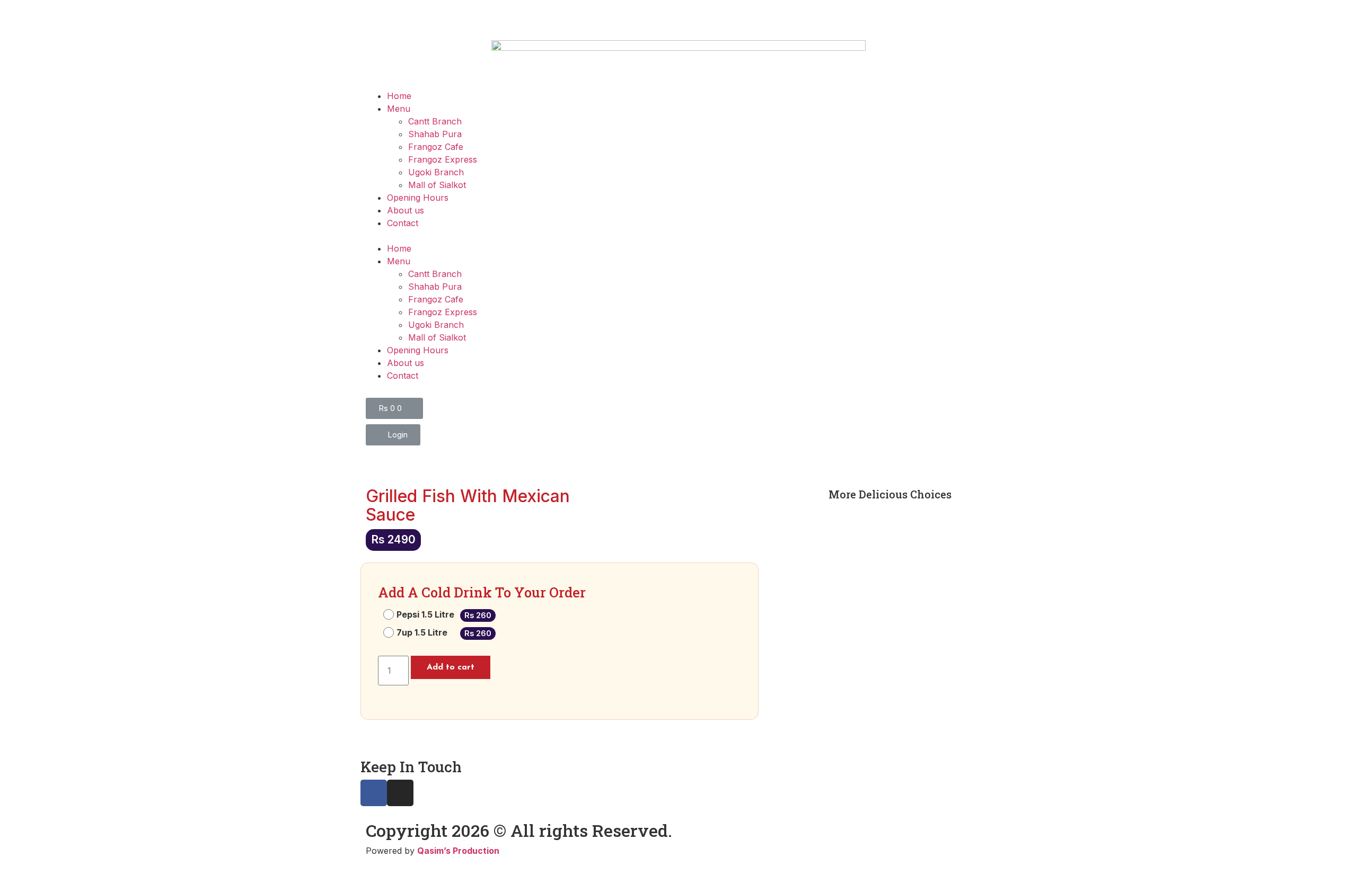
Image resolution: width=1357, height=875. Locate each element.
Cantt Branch (435, 121)
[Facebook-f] (373, 793)
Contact (402, 223)
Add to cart (450, 667)
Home (399, 96)
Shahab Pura (435, 134)
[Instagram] (400, 793)
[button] (678, 235)
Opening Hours (417, 197)
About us (405, 210)
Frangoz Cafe (435, 146)
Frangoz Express (442, 159)
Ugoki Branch (436, 172)
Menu (398, 108)
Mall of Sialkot (437, 185)
